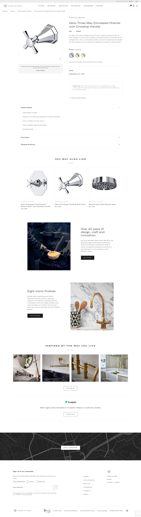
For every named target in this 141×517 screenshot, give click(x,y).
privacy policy (87, 342)
